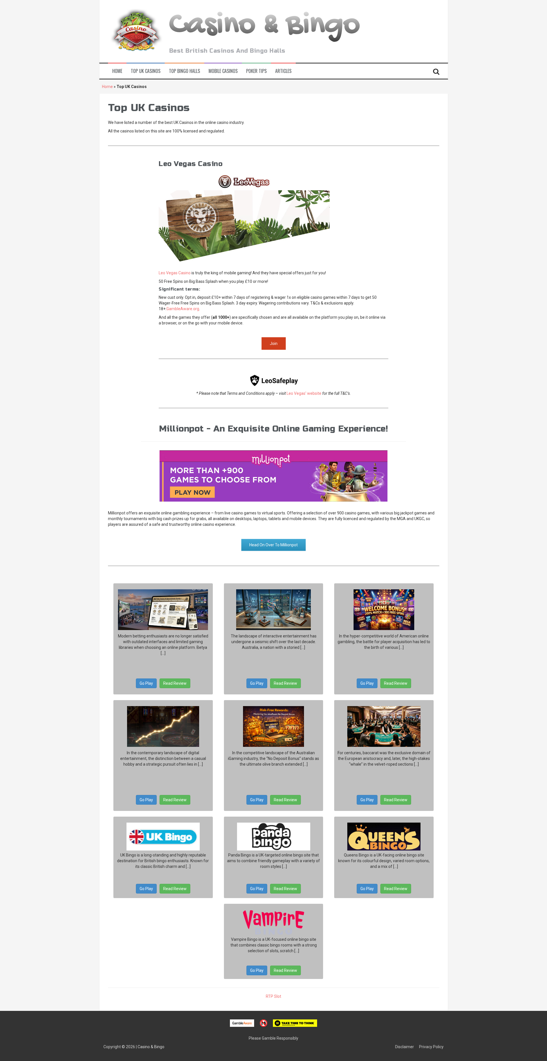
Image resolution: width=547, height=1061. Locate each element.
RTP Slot (273, 996)
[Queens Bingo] (383, 837)
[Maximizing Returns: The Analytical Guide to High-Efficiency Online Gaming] (163, 726)
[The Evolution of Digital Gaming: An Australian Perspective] (273, 609)
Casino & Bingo (264, 26)
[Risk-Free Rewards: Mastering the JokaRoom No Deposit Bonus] (273, 726)
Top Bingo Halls (184, 71)
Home (117, 71)
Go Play (146, 683)
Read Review (175, 683)
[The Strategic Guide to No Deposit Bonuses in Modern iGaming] (383, 609)
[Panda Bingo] (273, 837)
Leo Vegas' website (304, 393)
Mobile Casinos (223, 71)
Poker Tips (256, 71)
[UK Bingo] (163, 837)
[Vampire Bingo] (273, 922)
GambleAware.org (182, 308)
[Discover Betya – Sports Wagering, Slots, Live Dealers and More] (163, 609)
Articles (283, 71)
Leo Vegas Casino (175, 273)
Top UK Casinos (145, 71)
